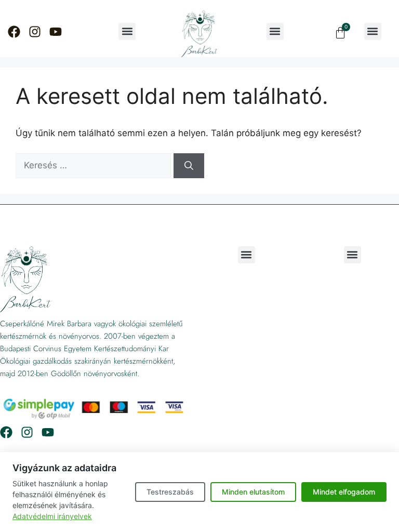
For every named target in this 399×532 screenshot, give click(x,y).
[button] (127, 31)
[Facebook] (14, 31)
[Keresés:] (95, 165)
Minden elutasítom (253, 491)
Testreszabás (170, 491)
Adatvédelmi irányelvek (52, 516)
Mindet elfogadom (344, 491)
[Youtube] (55, 31)
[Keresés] (189, 165)
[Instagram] (35, 31)
